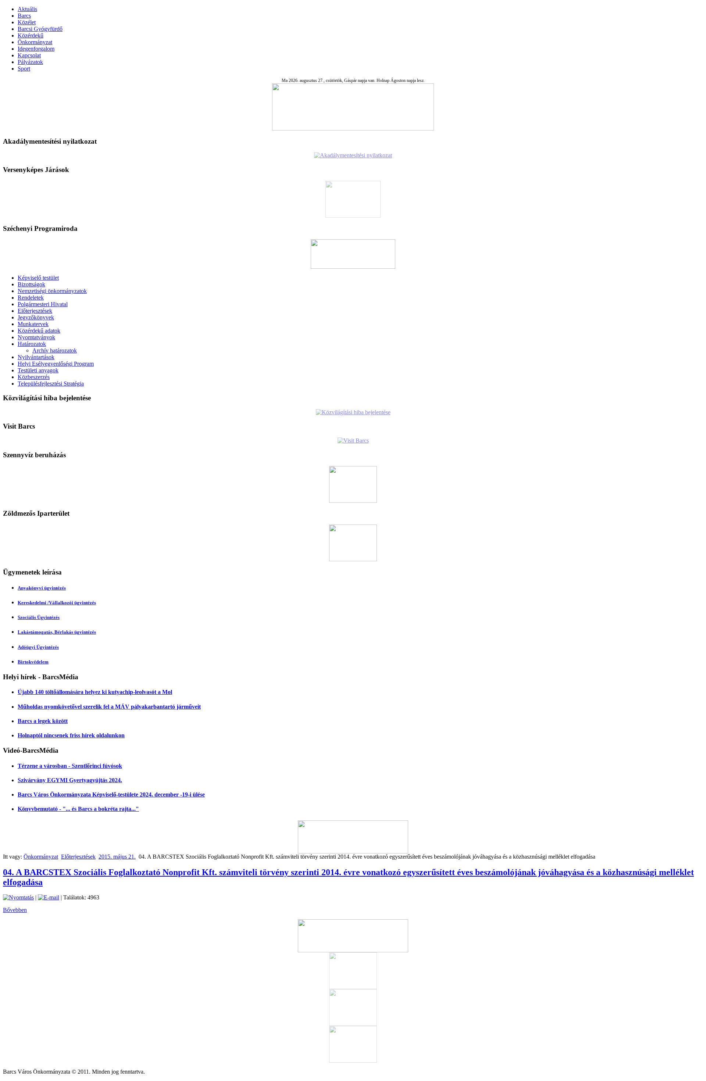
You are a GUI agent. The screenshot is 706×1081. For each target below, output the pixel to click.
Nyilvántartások (36, 357)
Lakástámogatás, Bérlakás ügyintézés (57, 632)
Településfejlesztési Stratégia (51, 383)
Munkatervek (33, 324)
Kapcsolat (29, 55)
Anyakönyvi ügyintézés (42, 588)
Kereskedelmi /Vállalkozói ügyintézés (57, 602)
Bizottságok (31, 284)
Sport (24, 68)
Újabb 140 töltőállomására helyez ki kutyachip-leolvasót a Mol (95, 692)
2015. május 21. (117, 856)
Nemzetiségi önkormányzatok (52, 291)
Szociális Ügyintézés (39, 617)
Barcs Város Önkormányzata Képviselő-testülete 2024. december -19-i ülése (111, 794)
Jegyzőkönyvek (36, 317)
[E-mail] (48, 897)
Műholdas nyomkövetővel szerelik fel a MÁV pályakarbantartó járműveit (109, 707)
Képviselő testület (38, 278)
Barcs (24, 15)
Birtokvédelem (33, 662)
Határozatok (32, 344)
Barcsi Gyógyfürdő (40, 29)
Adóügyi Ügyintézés (38, 647)
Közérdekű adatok (39, 330)
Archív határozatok (54, 350)
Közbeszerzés (34, 377)
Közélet (27, 22)
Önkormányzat (35, 42)
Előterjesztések (35, 311)
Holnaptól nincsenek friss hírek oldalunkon (71, 735)
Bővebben (15, 910)
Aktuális (27, 9)
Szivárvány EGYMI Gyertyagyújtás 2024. (70, 780)
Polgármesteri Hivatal (43, 304)
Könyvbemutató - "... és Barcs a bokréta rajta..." (78, 809)
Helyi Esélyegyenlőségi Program (56, 364)
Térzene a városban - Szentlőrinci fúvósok (70, 766)
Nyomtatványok (36, 337)
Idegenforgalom (36, 49)
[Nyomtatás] (18, 897)
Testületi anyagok (38, 370)
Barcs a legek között (43, 721)
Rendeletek (31, 297)
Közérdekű (30, 35)
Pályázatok (30, 62)
